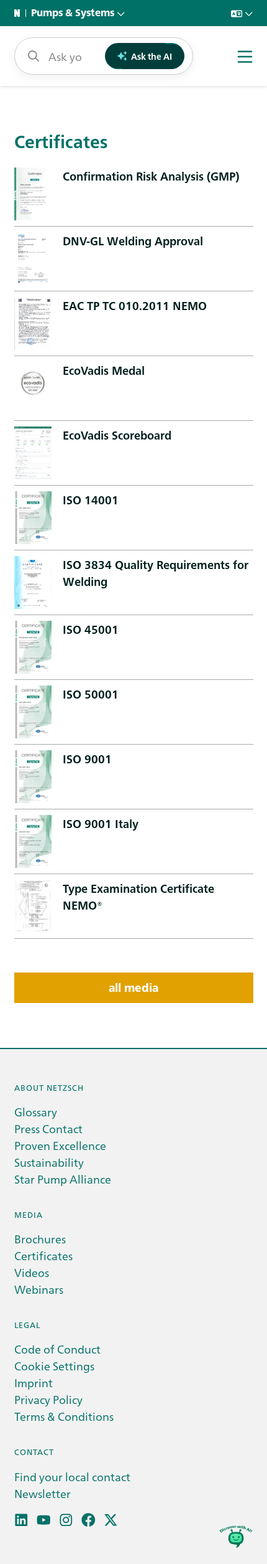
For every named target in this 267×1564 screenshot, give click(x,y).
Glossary (35, 1111)
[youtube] (44, 1520)
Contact (34, 1451)
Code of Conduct (57, 1349)
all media (133, 987)
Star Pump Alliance (62, 1179)
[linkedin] (21, 1520)
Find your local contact (72, 1476)
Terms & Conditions (64, 1416)
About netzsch (49, 1087)
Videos (31, 1272)
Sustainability (49, 1162)
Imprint (33, 1382)
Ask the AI (151, 56)
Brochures (40, 1238)
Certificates (43, 1255)
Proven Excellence (60, 1145)
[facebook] (88, 1520)
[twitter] (111, 1520)
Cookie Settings (54, 1365)
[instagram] (66, 1520)
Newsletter (42, 1493)
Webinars (38, 1289)
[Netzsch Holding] (19, 13)
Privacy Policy (48, 1399)
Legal (27, 1324)
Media (28, 1214)
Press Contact (48, 1128)
